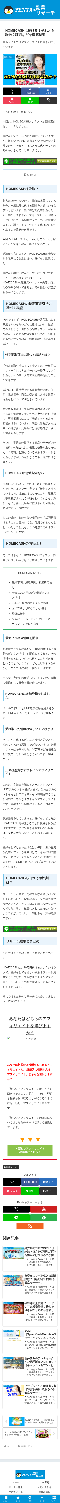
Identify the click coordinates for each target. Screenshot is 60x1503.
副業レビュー (12, 1167)
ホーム (15, 1482)
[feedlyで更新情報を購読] (43, 1217)
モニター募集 (16, 1487)
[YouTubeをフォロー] (43, 1209)
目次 (26, 174)
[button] (48, 100)
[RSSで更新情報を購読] (30, 1226)
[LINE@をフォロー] (16, 1217)
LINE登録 (44, 1482)
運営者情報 (44, 1492)
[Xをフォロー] (16, 1209)
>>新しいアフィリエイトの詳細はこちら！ (30, 1150)
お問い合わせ (44, 1487)
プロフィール (16, 1492)
